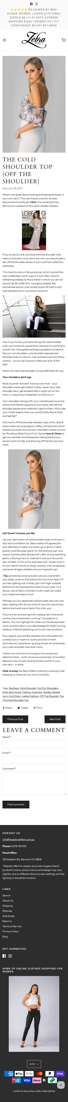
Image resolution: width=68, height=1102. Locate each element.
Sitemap (7, 910)
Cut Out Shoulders (47, 688)
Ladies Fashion (30, 696)
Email (6, 752)
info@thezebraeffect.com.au (18, 839)
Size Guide (8, 916)
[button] (34, 1064)
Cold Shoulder (28, 688)
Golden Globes (51, 692)
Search (6, 895)
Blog (5, 936)
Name (6, 737)
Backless (14, 688)
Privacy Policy (10, 931)
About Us (7, 900)
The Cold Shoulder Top (15, 700)
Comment (9, 768)
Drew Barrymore (11, 692)
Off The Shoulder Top (52, 696)
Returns (7, 921)
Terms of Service (11, 926)
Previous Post (15, 719)
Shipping (7, 905)
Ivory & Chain (53, 433)
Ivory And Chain (11, 696)
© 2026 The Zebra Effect (24, 1091)
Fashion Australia (32, 692)
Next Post (55, 719)
